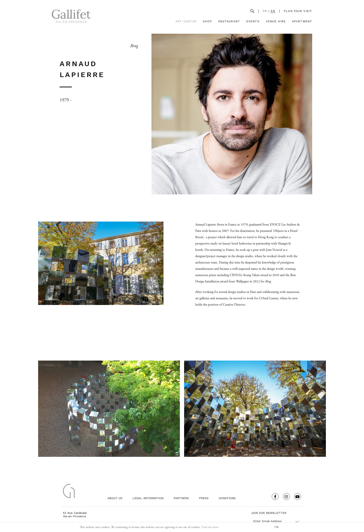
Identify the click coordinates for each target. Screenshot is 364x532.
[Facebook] (275, 496)
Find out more (210, 527)
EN (273, 11)
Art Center (186, 21)
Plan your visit (298, 10)
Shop (207, 21)
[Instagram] (286, 496)
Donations (227, 498)
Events (253, 21)
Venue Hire (276, 21)
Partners (181, 498)
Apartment (302, 21)
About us (114, 498)
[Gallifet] (71, 17)
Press (204, 498)
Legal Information (147, 498)
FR (265, 11)
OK (276, 527)
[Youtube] (297, 496)
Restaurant (229, 21)
